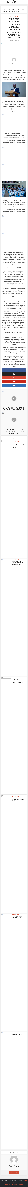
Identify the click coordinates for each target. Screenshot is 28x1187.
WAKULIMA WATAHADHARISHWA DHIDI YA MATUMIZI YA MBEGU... (18, 682)
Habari (7, 1184)
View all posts (14, 1172)
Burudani (16, 1184)
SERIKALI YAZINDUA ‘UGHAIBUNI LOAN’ (17, 1035)
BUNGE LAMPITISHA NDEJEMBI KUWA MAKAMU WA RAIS (17, 917)
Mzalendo (14, 1)
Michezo (11, 1184)
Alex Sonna (17, 40)
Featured (12, 16)
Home (3, 8)
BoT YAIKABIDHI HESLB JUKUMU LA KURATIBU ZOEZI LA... (18, 799)
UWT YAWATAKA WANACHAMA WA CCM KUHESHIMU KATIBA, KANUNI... (18, 445)
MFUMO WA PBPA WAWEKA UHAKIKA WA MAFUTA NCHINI (18, 563)
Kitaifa (16, 16)
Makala (21, 1184)
